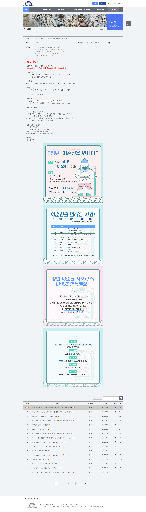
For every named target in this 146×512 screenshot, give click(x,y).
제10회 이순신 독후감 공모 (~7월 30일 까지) (44, 416)
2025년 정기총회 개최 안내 (39, 459)
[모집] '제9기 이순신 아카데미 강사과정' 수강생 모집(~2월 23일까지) (51, 472)
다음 (85, 483)
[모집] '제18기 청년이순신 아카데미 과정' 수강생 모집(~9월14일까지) (52, 412)
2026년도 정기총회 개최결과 (40, 425)
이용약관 (26, 498)
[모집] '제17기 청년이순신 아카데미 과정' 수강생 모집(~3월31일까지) (52, 420)
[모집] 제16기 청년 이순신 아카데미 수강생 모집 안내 (47, 442)
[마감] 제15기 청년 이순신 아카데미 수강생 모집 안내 (47, 455)
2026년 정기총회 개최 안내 (39, 429)
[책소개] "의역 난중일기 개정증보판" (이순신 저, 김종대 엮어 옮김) (51, 438)
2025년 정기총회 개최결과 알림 (41, 450)
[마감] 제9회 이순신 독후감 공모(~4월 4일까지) (45, 468)
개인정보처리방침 (35, 498)
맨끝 (89, 483)
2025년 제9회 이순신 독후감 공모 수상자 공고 (45, 446)
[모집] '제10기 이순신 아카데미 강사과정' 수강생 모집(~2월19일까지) (52, 433)
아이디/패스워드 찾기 (117, 3)
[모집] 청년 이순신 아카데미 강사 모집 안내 (44, 463)
